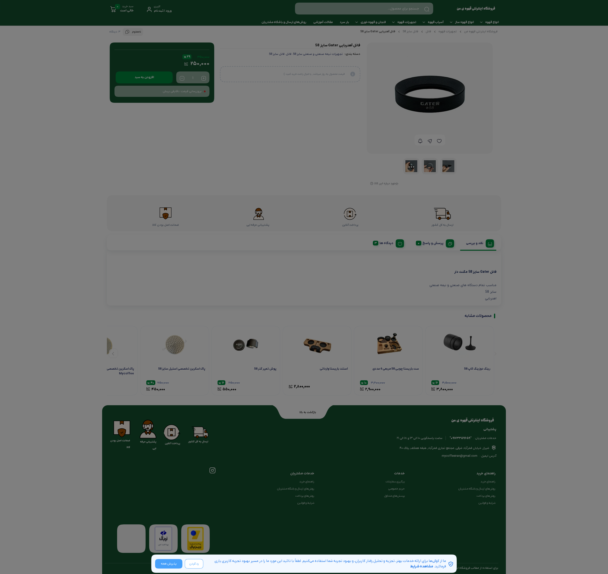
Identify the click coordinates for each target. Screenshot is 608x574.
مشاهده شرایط (421, 566)
